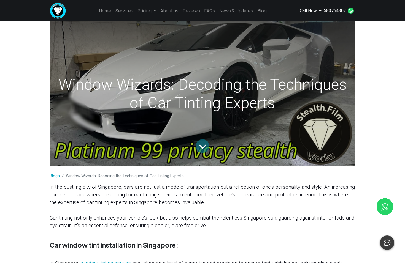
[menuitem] (105, 10)
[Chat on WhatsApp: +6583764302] (351, 11)
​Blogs (55, 175)
